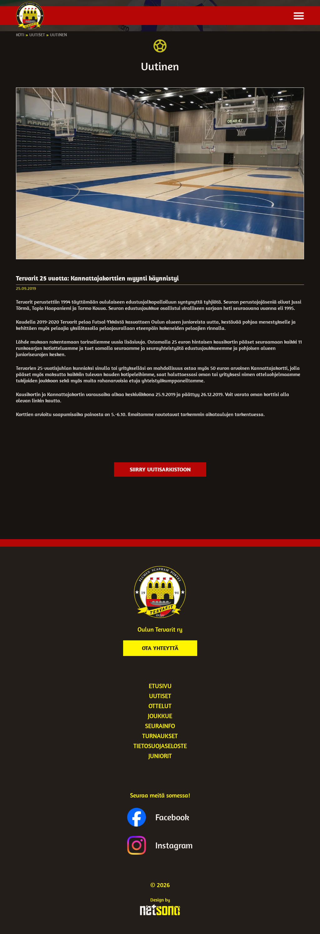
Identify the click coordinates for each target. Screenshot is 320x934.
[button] (298, 15)
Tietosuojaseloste (160, 746)
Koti (20, 34)
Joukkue (160, 716)
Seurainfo (160, 726)
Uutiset (37, 34)
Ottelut (160, 706)
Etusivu (160, 686)
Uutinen (58, 34)
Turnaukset (160, 736)
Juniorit (160, 756)
